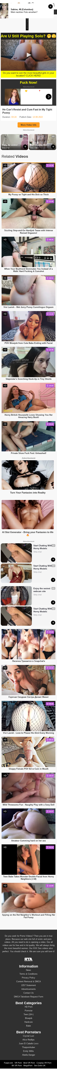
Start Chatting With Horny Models (39, 145)
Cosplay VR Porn (44, 1063)
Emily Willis (28, 1051)
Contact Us (28, 993)
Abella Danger (28, 1055)
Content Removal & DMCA (28, 981)
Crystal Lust (28, 1036)
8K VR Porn (17, 1065)
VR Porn (18, 1063)
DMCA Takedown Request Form (28, 996)
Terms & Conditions (28, 974)
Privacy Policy (28, 977)
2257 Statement (28, 985)
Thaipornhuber (28, 1047)
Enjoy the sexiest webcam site (10, 145)
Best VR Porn (29, 1063)
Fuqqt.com (8, 1063)
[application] (28, 55)
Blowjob (28, 1018)
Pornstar (28, 1010)
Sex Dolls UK (39, 1065)
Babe (28, 1026)
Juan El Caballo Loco (28, 1043)
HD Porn (28, 1007)
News (28, 970)
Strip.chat (5, 148)
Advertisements (28, 989)
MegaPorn (27, 1065)
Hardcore (28, 1022)
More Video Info (28, 125)
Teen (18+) (28, 1014)
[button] (28, 54)
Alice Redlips (28, 1040)
